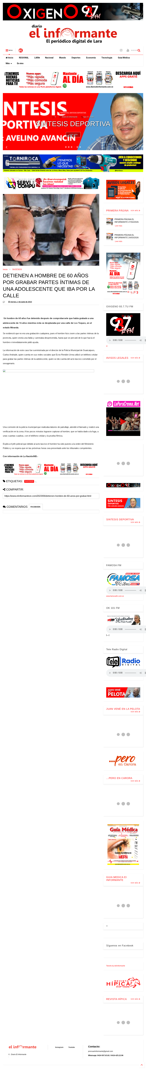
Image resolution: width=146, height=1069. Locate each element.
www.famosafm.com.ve (115, 596)
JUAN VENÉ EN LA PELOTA (123, 709)
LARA (36, 58)
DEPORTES (68, 105)
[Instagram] (121, 50)
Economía (91, 58)
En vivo (20, 63)
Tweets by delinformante (115, 966)
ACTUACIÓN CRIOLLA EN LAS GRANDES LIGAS (73, 120)
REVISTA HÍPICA (116, 999)
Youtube (71, 1047)
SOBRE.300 (77, 105)
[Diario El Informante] (21, 51)
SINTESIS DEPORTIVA (120, 519)
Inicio (10, 58)
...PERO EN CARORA (119, 778)
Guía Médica (124, 58)
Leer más (73, 135)
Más (8, 63)
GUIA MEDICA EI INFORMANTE (116, 878)
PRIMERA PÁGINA (117, 210)
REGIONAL (24, 58)
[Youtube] (128, 50)
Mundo (62, 58)
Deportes (76, 58)
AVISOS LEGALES (117, 358)
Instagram (59, 1047)
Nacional (49, 58)
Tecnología (106, 58)
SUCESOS (17, 269)
